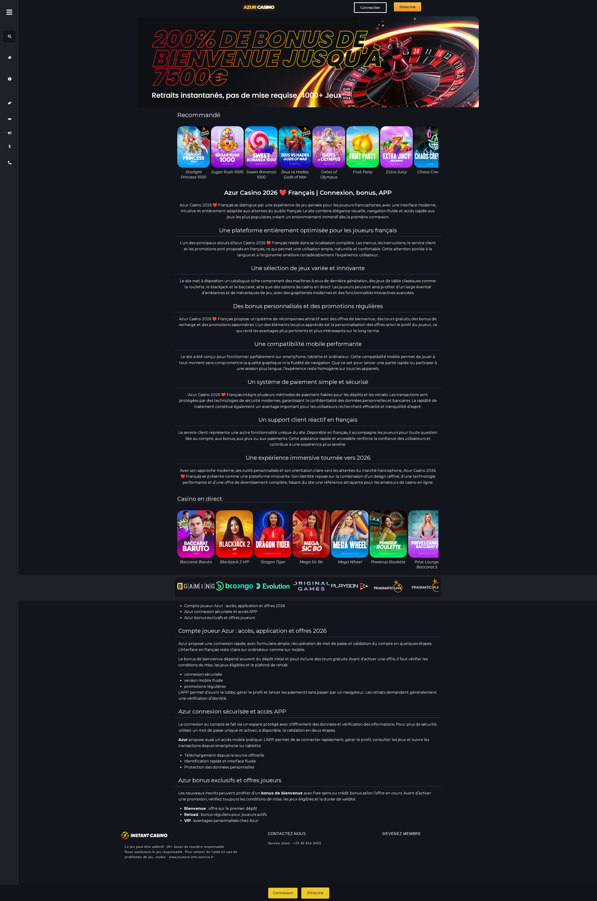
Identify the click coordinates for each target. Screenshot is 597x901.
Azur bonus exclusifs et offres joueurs (219, 618)
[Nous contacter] (9, 162)
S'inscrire (315, 893)
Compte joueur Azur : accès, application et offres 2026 (234, 606)
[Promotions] (9, 132)
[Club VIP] (9, 103)
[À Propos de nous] (9, 78)
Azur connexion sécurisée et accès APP (220, 611)
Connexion (283, 893)
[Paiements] (9, 146)
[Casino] (9, 119)
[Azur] (9, 57)
